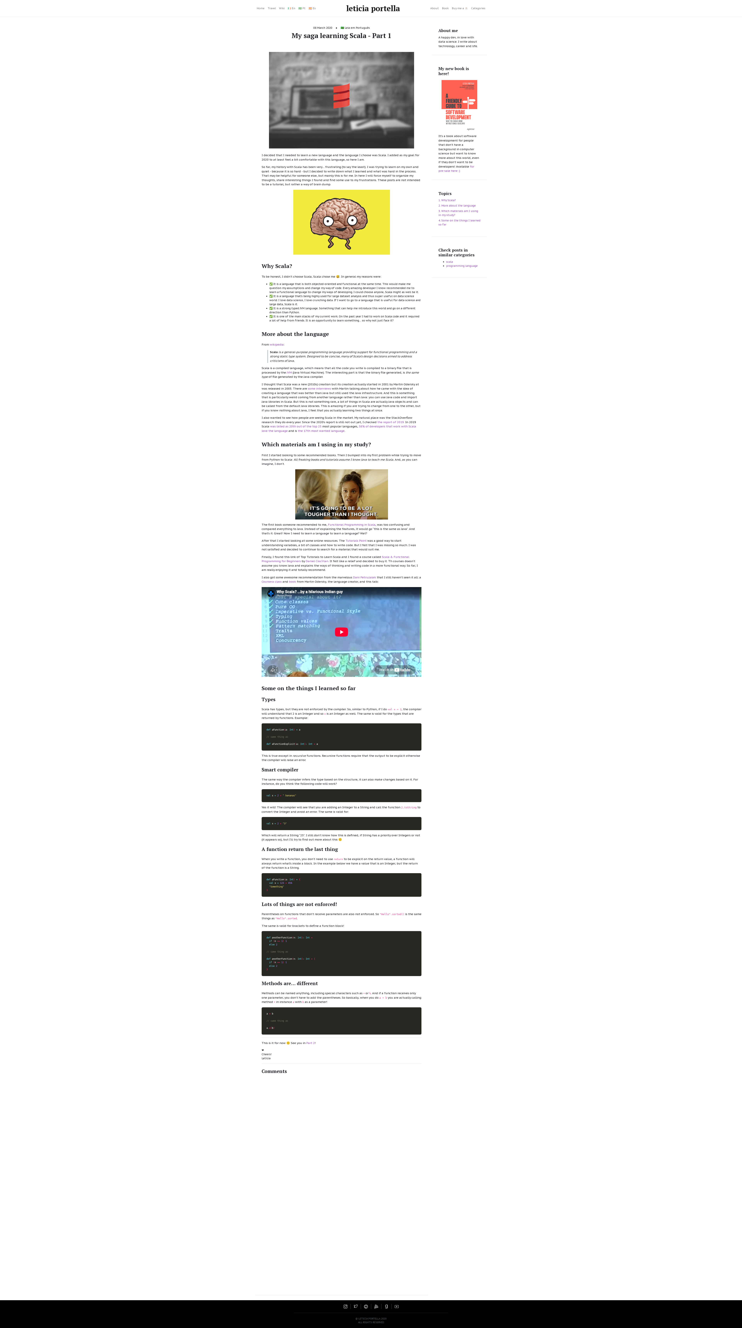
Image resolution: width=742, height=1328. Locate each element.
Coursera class (272, 581)
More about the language (458, 205)
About (434, 8)
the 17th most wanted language (321, 431)
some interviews (319, 388)
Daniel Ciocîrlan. (317, 561)
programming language (462, 265)
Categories (478, 8)
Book (445, 8)
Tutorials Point (356, 540)
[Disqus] (341, 1131)
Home (261, 8)
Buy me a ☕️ (460, 8)
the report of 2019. (390, 422)
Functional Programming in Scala (351, 524)
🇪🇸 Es (312, 8)
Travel (272, 8)
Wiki (282, 8)
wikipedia (277, 344)
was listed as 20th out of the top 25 (296, 426)
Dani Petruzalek (364, 577)
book (292, 581)
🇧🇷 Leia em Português (355, 28)
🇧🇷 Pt (301, 8)
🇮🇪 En (291, 8)
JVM (289, 372)
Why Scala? (448, 200)
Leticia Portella (373, 8)
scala (449, 261)
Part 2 (310, 1043)
